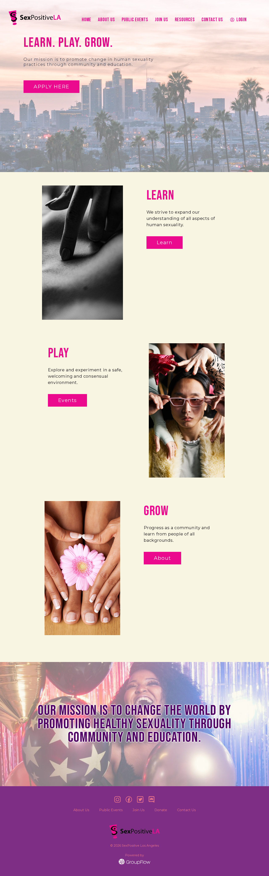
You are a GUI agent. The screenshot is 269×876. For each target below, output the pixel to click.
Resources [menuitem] (185, 20)
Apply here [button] (51, 87)
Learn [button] (165, 242)
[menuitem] (238, 19)
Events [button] (67, 400)
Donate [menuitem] (160, 810)
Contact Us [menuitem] (212, 20)
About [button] (162, 558)
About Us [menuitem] (106, 20)
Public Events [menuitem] (135, 20)
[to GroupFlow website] (134, 862)
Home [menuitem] (86, 20)
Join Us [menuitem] (161, 20)
